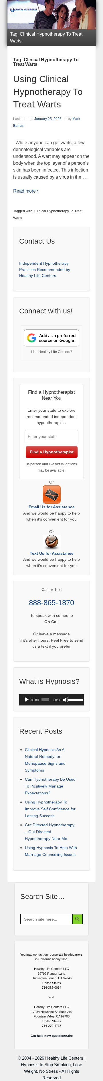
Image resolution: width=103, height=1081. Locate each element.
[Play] (26, 700)
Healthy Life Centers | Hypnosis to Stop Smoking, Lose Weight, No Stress (53, 1065)
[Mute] (66, 700)
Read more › (25, 191)
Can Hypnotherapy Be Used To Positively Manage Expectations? (50, 786)
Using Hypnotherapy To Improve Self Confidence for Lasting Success (50, 809)
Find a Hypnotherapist (52, 452)
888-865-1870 (51, 603)
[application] (51, 699)
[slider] (74, 699)
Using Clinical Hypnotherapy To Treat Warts (48, 92)
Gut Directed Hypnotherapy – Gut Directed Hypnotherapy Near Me (49, 832)
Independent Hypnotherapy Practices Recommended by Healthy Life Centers (44, 269)
